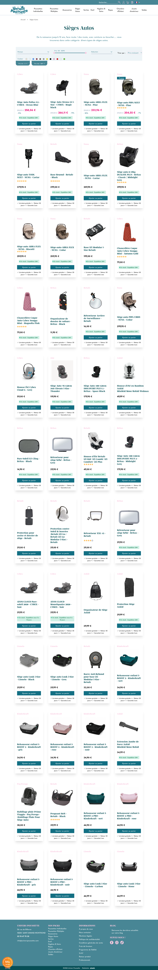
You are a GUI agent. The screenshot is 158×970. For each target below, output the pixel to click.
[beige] (26, 59)
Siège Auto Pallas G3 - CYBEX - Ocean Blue (28, 103)
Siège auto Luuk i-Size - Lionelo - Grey (62, 678)
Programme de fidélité (88, 949)
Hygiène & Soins (101, 9)
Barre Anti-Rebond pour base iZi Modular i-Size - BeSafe (94, 678)
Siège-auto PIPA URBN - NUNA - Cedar (128, 318)
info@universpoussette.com (28, 940)
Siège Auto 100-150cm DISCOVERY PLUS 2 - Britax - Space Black (95, 388)
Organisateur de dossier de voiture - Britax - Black (60, 321)
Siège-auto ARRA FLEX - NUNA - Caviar (95, 176)
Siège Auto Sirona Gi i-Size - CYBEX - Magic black (62, 105)
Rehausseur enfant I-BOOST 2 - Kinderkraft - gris (29, 747)
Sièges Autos (77, 9)
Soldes (144, 10)
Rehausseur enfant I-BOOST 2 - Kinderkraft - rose (62, 747)
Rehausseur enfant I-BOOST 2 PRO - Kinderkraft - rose (128, 816)
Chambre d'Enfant (120, 9)
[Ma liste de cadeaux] (132, 2)
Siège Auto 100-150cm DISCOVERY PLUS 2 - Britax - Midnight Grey (128, 460)
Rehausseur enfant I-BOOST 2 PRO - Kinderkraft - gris (28, 882)
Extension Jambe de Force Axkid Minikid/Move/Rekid (128, 744)
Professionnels (84, 960)
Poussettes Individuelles (38, 9)
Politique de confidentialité (89, 939)
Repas (110, 10)
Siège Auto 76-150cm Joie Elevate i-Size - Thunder (61, 388)
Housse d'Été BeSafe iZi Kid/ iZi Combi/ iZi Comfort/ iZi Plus (95, 459)
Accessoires (67, 10)
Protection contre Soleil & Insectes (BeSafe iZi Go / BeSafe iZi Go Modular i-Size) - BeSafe (59, 535)
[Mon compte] (123, 2)
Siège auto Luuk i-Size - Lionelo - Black (28, 678)
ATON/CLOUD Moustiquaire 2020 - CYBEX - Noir (60, 604)
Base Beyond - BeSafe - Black (61, 176)
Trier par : (122, 53)
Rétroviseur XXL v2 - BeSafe (94, 534)
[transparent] (61, 59)
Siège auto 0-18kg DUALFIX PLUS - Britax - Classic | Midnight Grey (129, 176)
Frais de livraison (85, 946)
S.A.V (81, 953)
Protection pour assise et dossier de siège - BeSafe (27, 535)
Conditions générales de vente (91, 942)
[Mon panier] (128, 2)
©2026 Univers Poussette (71, 968)
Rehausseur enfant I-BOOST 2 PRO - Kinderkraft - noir (61, 882)
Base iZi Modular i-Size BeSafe (94, 248)
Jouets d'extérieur (134, 9)
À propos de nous (86, 929)
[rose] (54, 59)
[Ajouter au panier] (29, 123)
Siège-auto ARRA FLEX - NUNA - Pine (95, 103)
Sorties (86, 10)
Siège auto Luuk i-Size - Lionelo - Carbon (95, 885)
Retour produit (85, 956)
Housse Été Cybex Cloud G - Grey (26, 388)
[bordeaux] (37, 59)
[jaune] (47, 59)
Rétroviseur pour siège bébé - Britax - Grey (61, 460)
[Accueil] (19, 10)
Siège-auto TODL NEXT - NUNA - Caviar (28, 176)
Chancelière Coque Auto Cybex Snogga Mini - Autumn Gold (127, 251)
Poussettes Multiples (54, 9)
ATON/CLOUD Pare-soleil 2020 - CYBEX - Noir (28, 604)
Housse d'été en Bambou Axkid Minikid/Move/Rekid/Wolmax (133, 388)
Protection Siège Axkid (125, 605)
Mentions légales (85, 936)
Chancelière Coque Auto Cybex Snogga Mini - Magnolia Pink (28, 320)
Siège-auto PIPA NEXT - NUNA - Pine (128, 103)
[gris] (43, 59)
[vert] (64, 59)
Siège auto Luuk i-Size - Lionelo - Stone (128, 885)
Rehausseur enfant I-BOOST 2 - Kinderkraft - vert (129, 678)
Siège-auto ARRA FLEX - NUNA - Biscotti (29, 247)
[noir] (50, 59)
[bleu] (33, 59)
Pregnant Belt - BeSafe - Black (58, 814)
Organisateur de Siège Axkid (95, 611)
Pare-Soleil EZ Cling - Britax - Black (28, 459)
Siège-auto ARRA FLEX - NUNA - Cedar (62, 248)
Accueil (23, 19)
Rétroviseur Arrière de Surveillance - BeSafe (94, 318)
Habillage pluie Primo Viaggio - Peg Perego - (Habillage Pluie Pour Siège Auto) (29, 816)
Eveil (92, 10)
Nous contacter (85, 932)
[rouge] (57, 59)
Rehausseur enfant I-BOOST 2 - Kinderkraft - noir (95, 747)
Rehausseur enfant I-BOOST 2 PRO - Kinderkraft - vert (95, 816)
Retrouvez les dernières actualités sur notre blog (125, 931)
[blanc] (30, 59)
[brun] (40, 59)
